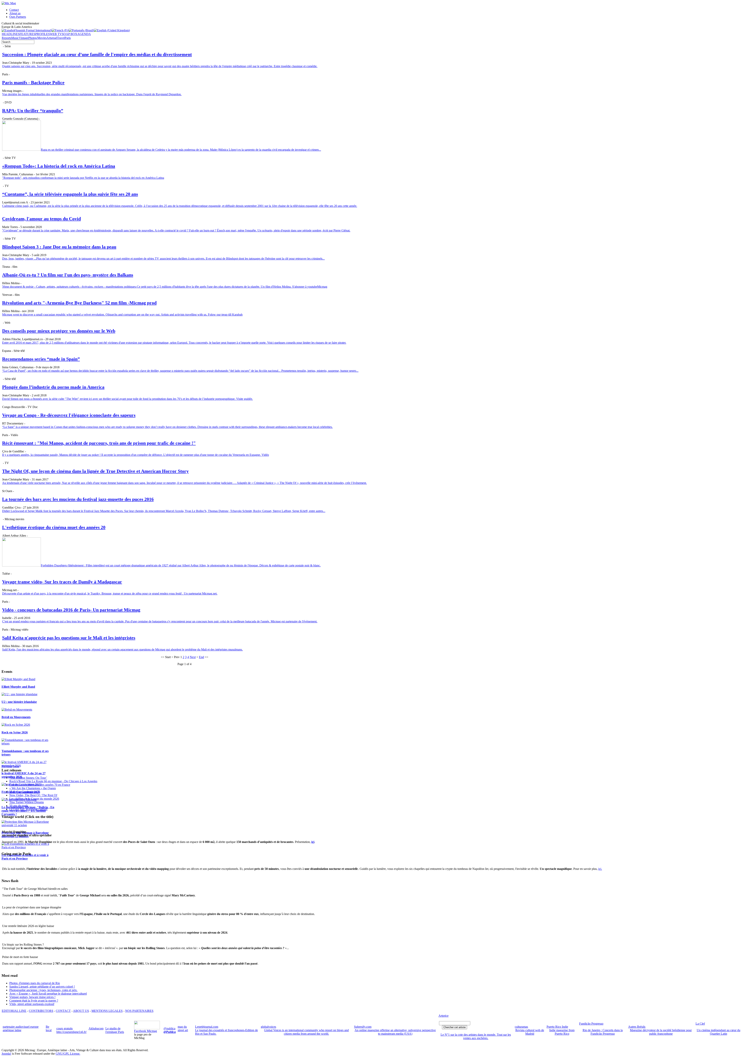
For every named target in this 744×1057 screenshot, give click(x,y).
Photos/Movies (37, 38)
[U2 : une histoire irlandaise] (19, 694)
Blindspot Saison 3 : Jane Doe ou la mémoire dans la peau (59, 246)
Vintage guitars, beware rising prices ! (32, 997)
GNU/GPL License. (68, 1053)
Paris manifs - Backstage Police (33, 82)
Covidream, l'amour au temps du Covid (41, 218)
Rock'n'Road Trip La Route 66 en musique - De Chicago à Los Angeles (53, 781)
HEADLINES (11, 34)
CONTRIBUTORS (41, 1010)
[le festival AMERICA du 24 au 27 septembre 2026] (29, 765)
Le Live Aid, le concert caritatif (28, 809)
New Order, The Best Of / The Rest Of (33, 795)
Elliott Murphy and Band (18, 686)
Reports (6, 38)
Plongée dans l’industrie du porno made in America (53, 387)
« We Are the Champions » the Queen (32, 788)
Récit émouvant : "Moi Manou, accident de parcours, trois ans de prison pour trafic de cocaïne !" (99, 443)
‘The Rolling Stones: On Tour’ (28, 777)
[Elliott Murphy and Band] (18, 679)
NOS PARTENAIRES (139, 1010)
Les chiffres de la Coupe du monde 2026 (34, 798)
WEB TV (56, 34)
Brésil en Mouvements (16, 717)
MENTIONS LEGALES (107, 1010)
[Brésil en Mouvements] (17, 709)
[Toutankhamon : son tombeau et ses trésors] (29, 743)
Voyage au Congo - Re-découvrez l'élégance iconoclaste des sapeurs (68, 415)
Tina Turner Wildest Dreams (26, 802)
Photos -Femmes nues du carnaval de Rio (34, 983)
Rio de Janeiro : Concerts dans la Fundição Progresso (603, 1032)
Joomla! (6, 1053)
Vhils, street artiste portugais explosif (31, 1004)
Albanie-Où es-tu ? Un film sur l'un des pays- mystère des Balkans (67, 274)
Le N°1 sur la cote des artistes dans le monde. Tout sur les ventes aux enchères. (476, 1036)
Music (15, 38)
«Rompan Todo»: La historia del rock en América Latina (58, 166)
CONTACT (63, 1010)
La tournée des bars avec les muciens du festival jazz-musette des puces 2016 (78, 499)
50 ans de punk (18, 805)
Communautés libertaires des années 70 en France (39, 784)
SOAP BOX (69, 34)
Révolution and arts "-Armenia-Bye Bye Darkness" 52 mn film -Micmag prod (79, 302)
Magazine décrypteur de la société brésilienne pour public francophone (661, 1032)
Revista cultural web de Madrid (529, 1032)
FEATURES (27, 34)
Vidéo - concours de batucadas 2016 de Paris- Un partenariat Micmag (71, 609)
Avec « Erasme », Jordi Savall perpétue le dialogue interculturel (48, 993)
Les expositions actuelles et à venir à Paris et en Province (25, 856)
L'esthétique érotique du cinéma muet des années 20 (53, 527)
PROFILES (42, 34)
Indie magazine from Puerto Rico (561, 1032)
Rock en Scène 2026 (15, 732)
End (201, 657)
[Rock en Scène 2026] (16, 724)
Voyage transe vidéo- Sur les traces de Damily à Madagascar (62, 581)
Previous (7, 766)
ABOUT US (81, 1010)
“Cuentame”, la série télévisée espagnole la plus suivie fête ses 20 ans (70, 194)
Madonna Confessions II (24, 791)
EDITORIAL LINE (14, 1010)
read (54, 38)
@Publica (170, 1032)
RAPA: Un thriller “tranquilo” (32, 110)
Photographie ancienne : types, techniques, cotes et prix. (43, 990)
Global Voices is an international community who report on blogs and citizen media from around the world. (306, 1032)
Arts (49, 38)
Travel (61, 38)
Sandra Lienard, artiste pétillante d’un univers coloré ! (42, 986)
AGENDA (84, 34)
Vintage (23, 38)
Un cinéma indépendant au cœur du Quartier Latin (718, 1032)
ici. (600, 868)
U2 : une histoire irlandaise (19, 701)
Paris (68, 38)
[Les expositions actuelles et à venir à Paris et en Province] (29, 847)
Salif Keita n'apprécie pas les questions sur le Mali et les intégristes (68, 637)
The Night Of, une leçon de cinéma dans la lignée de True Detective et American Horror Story (95, 471)
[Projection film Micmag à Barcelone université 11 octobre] (29, 825)
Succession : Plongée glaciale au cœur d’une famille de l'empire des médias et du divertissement (97, 54)
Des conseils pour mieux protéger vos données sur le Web (58, 330)
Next (193, 657)
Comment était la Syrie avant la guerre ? (33, 1000)
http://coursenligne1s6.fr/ (71, 1032)
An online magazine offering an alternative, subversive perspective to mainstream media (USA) (395, 1032)
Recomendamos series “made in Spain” (41, 359)
